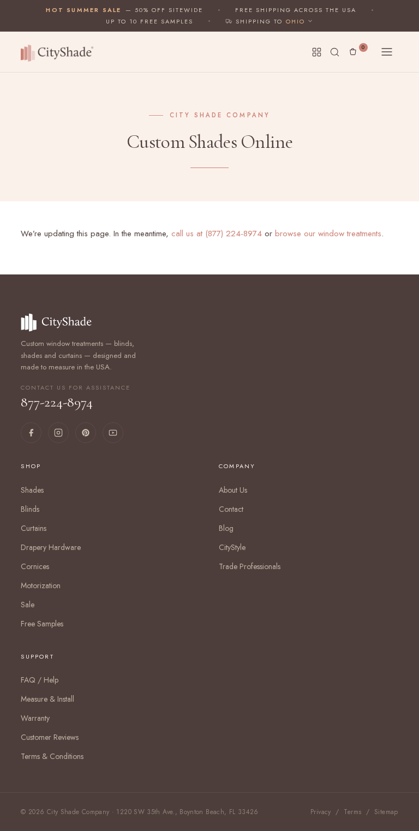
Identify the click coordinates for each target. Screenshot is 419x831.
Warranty (35, 718)
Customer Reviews (50, 737)
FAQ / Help (39, 679)
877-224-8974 (75, 397)
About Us (233, 490)
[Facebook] (31, 432)
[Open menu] (386, 51)
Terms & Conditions (52, 756)
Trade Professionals (249, 566)
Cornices (35, 566)
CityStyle (232, 547)
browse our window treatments (328, 234)
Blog (226, 528)
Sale (27, 604)
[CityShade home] (59, 52)
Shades (32, 490)
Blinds (30, 509)
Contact (231, 509)
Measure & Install (47, 699)
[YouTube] (113, 432)
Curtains (33, 528)
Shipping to (259, 21)
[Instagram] (58, 432)
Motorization (41, 585)
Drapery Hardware (51, 547)
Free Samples (42, 623)
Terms (352, 812)
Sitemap (386, 812)
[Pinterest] (85, 432)
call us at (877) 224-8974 (216, 234)
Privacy (320, 812)
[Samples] (317, 52)
